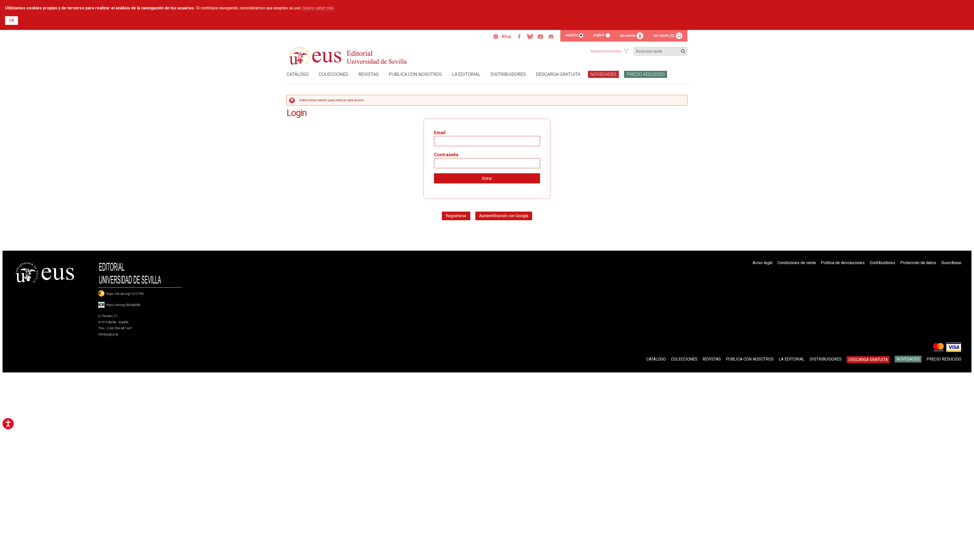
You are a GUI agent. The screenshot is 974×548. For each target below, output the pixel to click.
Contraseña (446, 154)
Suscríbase (951, 262)
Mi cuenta (627, 35)
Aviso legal (762, 262)
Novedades (603, 74)
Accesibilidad (496, 36)
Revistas (368, 74)
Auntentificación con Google (503, 215)
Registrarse (456, 215)
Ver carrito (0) (663, 35)
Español (571, 35)
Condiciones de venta (796, 262)
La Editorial (466, 74)
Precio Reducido (646, 74)
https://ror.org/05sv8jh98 (123, 305)
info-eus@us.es (108, 334)
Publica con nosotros (415, 74)
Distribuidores (508, 74)
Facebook (519, 36)
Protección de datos (918, 262)
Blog (506, 36)
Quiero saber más (318, 8)
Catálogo (298, 74)
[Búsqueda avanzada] (626, 51)
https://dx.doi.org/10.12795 (125, 294)
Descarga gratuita (558, 74)
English (598, 35)
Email (551, 36)
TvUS (540, 36)
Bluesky (530, 36)
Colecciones (333, 74)
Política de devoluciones (843, 262)
